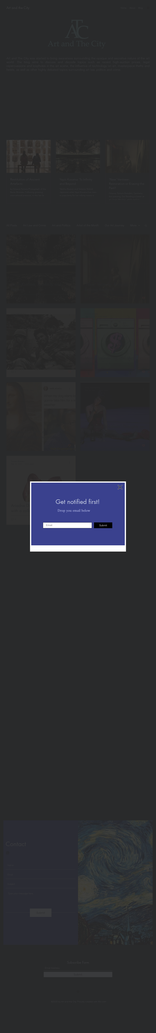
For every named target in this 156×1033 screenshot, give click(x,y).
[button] (120, 487)
